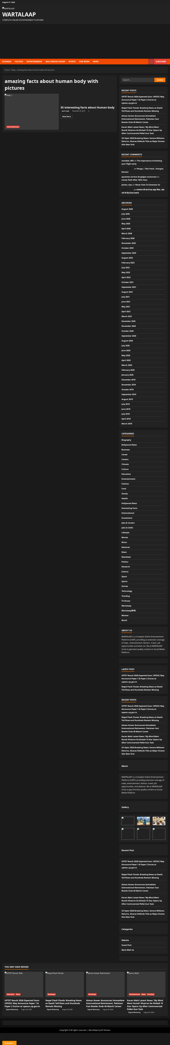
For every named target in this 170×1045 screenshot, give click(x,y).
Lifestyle (125, 532)
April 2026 (126, 228)
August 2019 (127, 399)
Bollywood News (129, 445)
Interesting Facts (13, 127)
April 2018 (126, 419)
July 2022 (126, 267)
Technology (127, 591)
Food (124, 488)
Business (6, 61)
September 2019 (129, 394)
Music (124, 542)
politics (19, 61)
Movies (125, 537)
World (124, 620)
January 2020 (127, 375)
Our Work (84, 61)
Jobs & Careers (128, 523)
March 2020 (127, 365)
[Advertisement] (85, 41)
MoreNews (93, 1030)
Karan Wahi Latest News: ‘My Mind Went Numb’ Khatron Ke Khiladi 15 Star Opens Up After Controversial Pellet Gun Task (142, 130)
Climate (125, 464)
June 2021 (126, 301)
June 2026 (126, 218)
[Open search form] (146, 61)
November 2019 (129, 384)
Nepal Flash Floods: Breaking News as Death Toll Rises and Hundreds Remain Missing (63, 1003)
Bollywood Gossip (55, 61)
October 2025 (128, 248)
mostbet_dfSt (128, 160)
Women (125, 615)
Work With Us (128, 950)
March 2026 (127, 233)
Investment (127, 518)
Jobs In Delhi (127, 527)
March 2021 (127, 316)
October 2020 (128, 331)
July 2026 (126, 214)
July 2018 (126, 414)
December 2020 (128, 321)
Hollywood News (129, 503)
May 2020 (126, 355)
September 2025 (129, 253)
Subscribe (161, 61)
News (124, 552)
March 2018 (127, 423)
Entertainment (34, 61)
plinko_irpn (127, 184)
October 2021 (128, 282)
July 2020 (126, 345)
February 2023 (128, 262)
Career (125, 454)
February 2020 (128, 370)
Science (125, 571)
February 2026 (128, 238)
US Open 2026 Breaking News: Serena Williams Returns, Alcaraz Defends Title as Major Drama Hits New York (143, 141)
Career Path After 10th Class (134, 180)
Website (125, 940)
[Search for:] (138, 80)
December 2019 (128, 379)
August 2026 (127, 209)
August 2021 (127, 292)
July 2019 (126, 404)
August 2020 (127, 340)
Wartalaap (126, 605)
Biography (126, 440)
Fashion (125, 483)
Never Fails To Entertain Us (147, 184)
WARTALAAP (19, 14)
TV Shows (126, 601)
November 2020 (129, 326)
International (128, 513)
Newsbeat (126, 557)
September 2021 (129, 287)
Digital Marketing (12, 1009)
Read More (67, 116)
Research (126, 566)
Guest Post (126, 945)
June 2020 (126, 350)
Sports (72, 61)
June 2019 (126, 409)
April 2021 (126, 311)
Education (126, 474)
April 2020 (126, 360)
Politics (125, 562)
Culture (125, 469)
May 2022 (126, 272)
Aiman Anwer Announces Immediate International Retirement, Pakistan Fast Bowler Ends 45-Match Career (140, 119)
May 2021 (126, 306)
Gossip (125, 493)
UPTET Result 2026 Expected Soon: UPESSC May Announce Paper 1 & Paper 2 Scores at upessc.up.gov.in (143, 99)
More (96, 61)
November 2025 (129, 243)
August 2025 (127, 258)
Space (124, 576)
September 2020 (129, 336)
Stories (125, 586)
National (126, 547)
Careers (125, 459)
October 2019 (128, 389)
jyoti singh (65, 111)
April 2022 (126, 277)
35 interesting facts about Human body (32, 112)
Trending (126, 596)
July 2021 (126, 297)
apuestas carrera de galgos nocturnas (139, 177)
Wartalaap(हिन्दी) (129, 610)
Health (125, 498)
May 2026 (126, 223)
